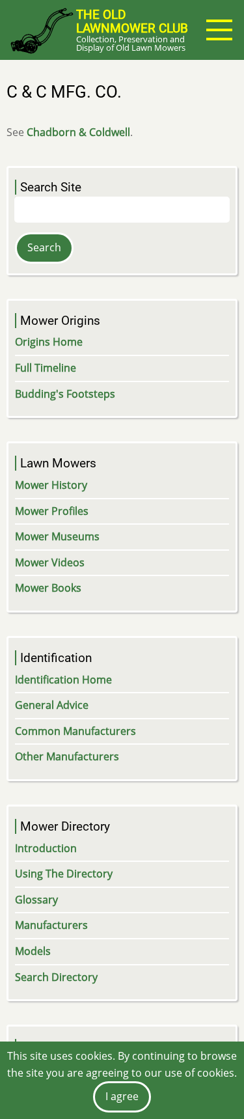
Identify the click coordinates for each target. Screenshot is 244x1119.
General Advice (51, 705)
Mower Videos (50, 562)
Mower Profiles (51, 511)
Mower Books (48, 588)
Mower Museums (57, 536)
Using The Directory (64, 873)
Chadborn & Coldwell (78, 132)
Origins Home (49, 342)
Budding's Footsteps (65, 394)
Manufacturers (51, 925)
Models (33, 951)
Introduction (46, 848)
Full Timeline (45, 368)
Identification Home (63, 679)
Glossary (36, 899)
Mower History (51, 485)
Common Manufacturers (75, 731)
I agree (122, 1096)
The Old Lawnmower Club (132, 21)
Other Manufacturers (67, 756)
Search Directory (56, 977)
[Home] (41, 30)
